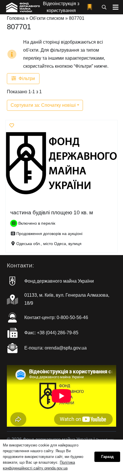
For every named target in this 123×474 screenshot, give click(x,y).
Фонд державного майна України (59, 281)
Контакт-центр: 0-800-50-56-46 (56, 317)
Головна (16, 18)
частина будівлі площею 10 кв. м (51, 212)
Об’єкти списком (46, 18)
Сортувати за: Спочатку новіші (43, 105)
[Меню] (115, 7)
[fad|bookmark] (91, 7)
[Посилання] (22, 7)
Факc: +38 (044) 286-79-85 (51, 332)
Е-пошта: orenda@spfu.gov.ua (55, 347)
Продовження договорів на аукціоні (49, 233)
